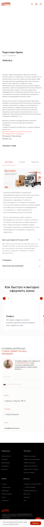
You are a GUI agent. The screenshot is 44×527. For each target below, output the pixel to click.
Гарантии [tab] (35, 162)
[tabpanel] (22, 201)
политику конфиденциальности (25, 514)
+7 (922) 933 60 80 (22, 363)
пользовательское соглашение (9, 515)
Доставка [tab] (9, 162)
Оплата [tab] (22, 162)
